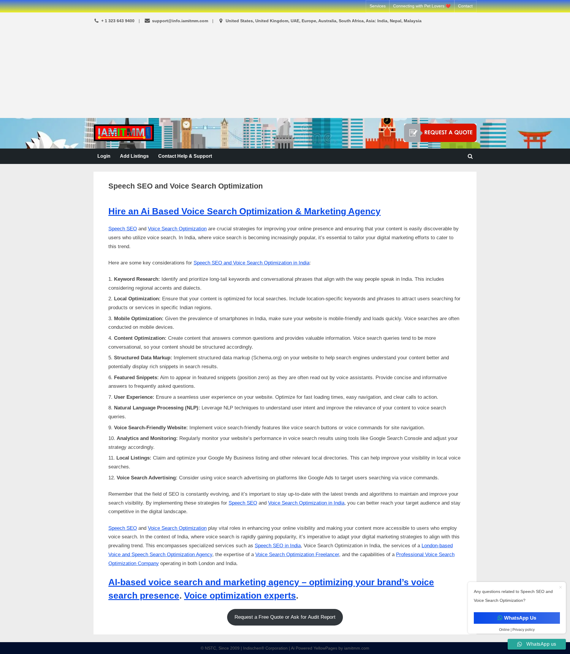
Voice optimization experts (240, 595)
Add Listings (134, 156)
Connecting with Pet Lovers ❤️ (422, 6)
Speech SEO (122, 229)
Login (103, 156)
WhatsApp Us (520, 618)
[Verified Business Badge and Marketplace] (440, 133)
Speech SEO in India (278, 545)
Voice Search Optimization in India (306, 503)
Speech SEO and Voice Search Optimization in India (251, 263)
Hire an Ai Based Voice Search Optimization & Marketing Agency (244, 211)
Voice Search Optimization (177, 229)
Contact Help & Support (185, 156)
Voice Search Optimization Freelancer (297, 554)
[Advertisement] (285, 71)
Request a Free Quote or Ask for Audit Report (285, 617)
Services (378, 6)
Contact (465, 6)
